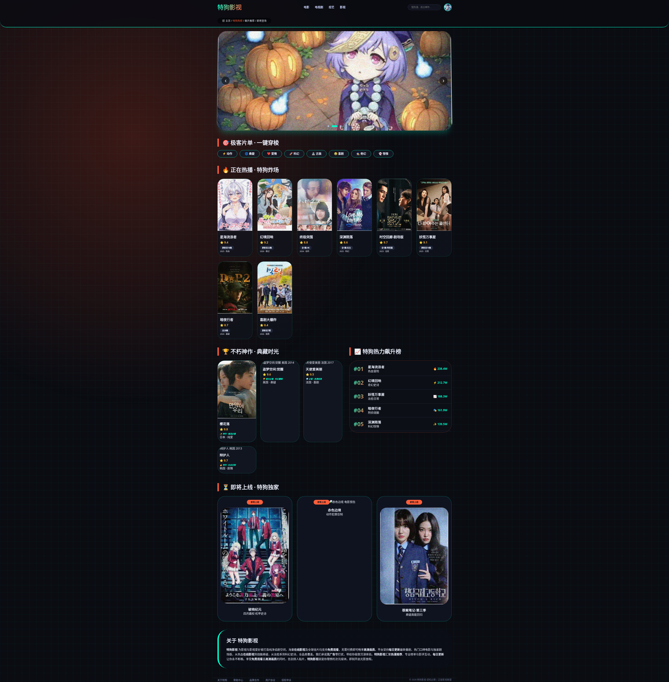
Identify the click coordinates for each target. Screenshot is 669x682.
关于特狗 (222, 680)
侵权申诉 (286, 680)
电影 (306, 7)
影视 (342, 7)
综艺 (331, 7)
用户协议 (270, 680)
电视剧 (319, 7)
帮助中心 (238, 680)
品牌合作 (254, 680)
